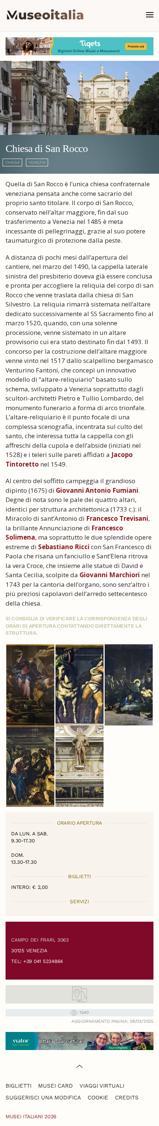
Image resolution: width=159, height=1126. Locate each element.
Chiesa (12, 162)
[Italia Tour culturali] (79, 1040)
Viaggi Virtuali (102, 1085)
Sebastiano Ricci (63, 547)
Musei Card (55, 1085)
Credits (127, 1097)
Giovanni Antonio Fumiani (97, 490)
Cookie (98, 1097)
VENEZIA (36, 162)
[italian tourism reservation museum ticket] (79, 46)
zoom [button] (30, 685)
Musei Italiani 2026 (31, 1116)
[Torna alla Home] (45, 15)
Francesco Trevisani (117, 518)
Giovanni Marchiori (110, 575)
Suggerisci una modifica (43, 1097)
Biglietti (18, 1085)
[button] (149, 15)
